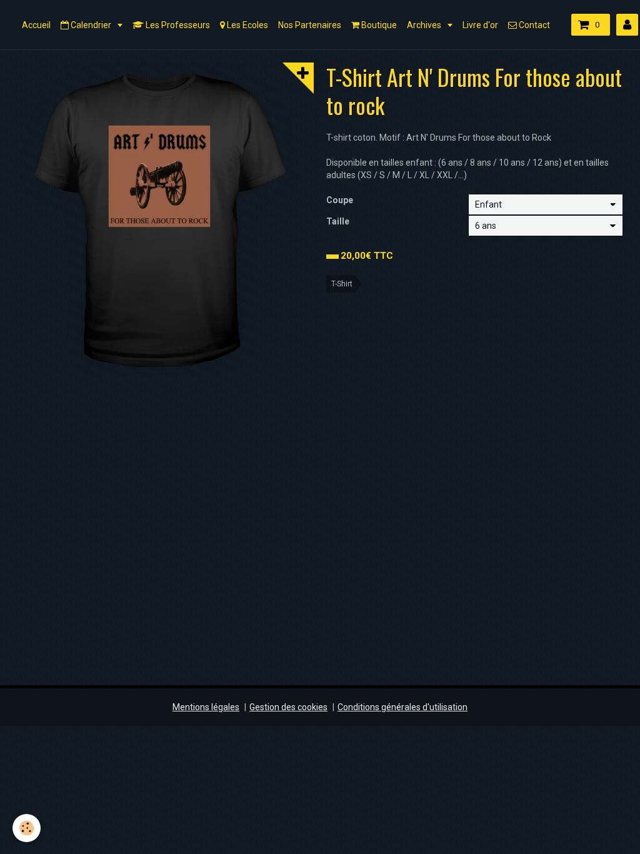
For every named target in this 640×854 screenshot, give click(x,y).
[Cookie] (26, 828)
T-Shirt (341, 283)
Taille (337, 221)
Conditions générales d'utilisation (403, 707)
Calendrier (91, 25)
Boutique (378, 25)
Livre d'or (480, 25)
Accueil (36, 25)
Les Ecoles (246, 25)
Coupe (339, 200)
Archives (425, 25)
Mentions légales (205, 707)
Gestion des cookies (288, 707)
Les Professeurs (177, 25)
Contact (533, 25)
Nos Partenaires (309, 25)
